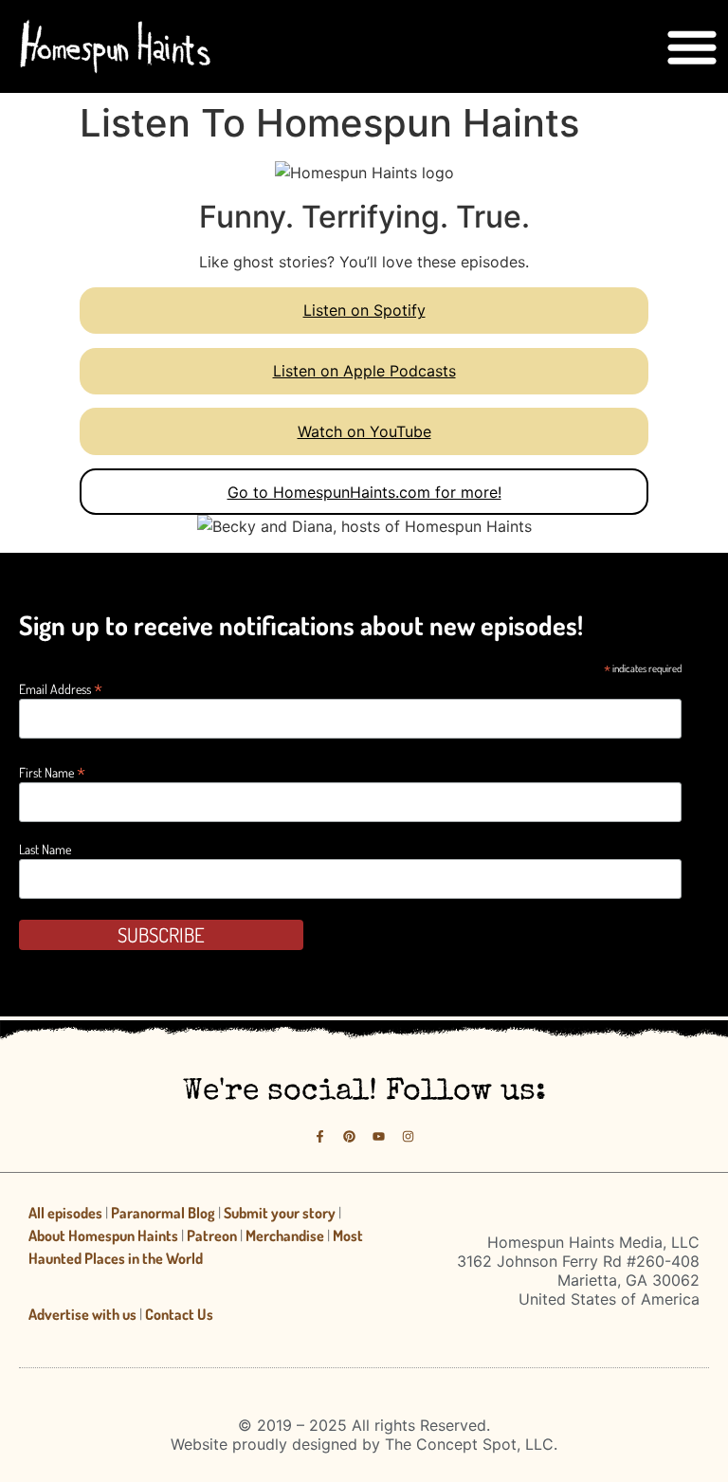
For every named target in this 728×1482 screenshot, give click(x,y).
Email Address (60, 687)
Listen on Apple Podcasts (364, 370)
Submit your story (280, 1212)
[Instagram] (408, 1137)
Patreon (212, 1235)
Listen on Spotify (364, 310)
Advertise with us (82, 1314)
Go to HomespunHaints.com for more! (364, 492)
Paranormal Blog (163, 1212)
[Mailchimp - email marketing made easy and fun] (599, 951)
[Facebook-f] (320, 1137)
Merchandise (285, 1235)
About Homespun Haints (103, 1235)
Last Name (45, 849)
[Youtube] (379, 1137)
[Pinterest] (349, 1137)
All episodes (65, 1212)
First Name (52, 770)
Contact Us (179, 1314)
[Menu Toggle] (692, 46)
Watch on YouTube (364, 431)
